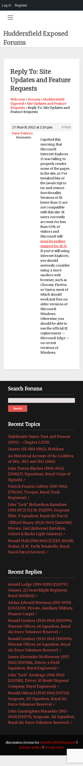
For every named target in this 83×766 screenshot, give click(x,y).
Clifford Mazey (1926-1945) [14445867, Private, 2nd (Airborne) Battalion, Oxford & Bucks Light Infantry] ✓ (40, 528)
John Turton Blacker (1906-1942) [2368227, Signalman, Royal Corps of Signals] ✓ (39, 474)
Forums (34, 99)
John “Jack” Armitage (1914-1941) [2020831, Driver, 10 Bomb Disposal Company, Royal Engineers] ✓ (38, 681)
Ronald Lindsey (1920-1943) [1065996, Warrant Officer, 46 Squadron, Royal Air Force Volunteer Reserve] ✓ (40, 626)
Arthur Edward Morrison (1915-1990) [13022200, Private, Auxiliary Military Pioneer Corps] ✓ (40, 608)
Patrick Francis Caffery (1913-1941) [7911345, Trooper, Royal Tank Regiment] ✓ (38, 492)
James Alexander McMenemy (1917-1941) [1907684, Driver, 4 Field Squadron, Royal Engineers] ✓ (39, 662)
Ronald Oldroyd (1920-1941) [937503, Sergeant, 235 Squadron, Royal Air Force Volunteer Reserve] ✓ (39, 699)
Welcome (17, 99)
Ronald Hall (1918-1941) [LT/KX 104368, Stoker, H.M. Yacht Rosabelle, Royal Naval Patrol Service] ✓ (41, 546)
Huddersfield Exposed (58, 742)
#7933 (66, 127)
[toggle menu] (10, 17)
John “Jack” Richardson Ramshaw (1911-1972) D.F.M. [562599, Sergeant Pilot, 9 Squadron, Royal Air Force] (39, 510)
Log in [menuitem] (6, 5)
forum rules (54, 747)
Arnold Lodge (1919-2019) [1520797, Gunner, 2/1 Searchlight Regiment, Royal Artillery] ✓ (38, 590)
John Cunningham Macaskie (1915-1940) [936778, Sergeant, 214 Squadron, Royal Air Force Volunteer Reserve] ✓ (41, 717)
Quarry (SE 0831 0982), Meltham (36, 449)
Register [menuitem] (21, 5)
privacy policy (30, 747)
